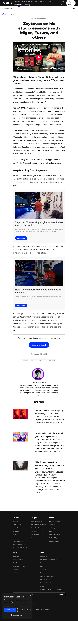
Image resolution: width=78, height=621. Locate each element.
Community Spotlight (45, 583)
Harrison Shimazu (39, 382)
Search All (15, 521)
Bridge (51, 531)
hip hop (34, 360)
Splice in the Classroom (46, 576)
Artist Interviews (39, 18)
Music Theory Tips (18, 563)
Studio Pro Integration (55, 534)
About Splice (43, 556)
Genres (15, 534)
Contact (37, 609)
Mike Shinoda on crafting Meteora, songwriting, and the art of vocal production (50, 465)
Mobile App (52, 528)
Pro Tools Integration (54, 538)
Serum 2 (33, 538)
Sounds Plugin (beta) (55, 521)
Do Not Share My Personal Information (50, 589)
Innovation (43, 569)
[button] (17, 615)
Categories (6, 8)
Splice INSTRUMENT (37, 521)
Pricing (27, 5)
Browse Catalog (17, 528)
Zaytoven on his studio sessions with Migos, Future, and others (39, 30)
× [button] (30, 595)
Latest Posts (16, 556)
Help (42, 609)
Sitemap (47, 609)
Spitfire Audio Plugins (37, 534)
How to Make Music (18, 559)
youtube (51, 360)
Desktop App (52, 524)
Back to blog (9, 14)
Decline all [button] (24, 610)
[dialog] (17, 606)
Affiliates (42, 586)
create (25, 360)
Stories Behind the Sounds (20, 548)
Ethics (41, 566)
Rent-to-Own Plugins (43, 1)
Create (20, 253)
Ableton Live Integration (55, 541)
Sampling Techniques (19, 566)
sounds (42, 360)
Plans (41, 573)
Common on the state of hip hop (49, 410)
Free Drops (16, 573)
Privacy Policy (19, 606)
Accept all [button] (10, 610)
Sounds (17, 1)
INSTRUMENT (27, 1)
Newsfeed (15, 569)
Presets (15, 538)
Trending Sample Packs (19, 544)
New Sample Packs (18, 541)
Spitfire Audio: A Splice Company (49, 559)
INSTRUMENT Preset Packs (38, 524)
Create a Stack (39, 345)
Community (18, 5)
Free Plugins (34, 531)
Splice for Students (45, 579)
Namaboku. (53, 393)
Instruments (16, 531)
